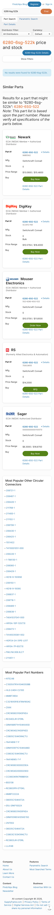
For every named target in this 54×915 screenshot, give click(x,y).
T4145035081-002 (15, 634)
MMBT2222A (12, 794)
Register (34, 4)
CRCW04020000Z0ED (17, 771)
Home (6, 865)
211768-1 (10, 507)
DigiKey (23, 209)
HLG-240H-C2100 (15, 690)
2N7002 (10, 823)
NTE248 (10, 678)
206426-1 (11, 502)
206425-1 (11, 536)
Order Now (35, 325)
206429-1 (11, 571)
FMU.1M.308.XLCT (15, 652)
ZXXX (8, 707)
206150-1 (10, 582)
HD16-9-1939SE (14, 577)
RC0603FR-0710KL (15, 788)
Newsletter (8, 891)
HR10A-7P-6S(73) (14, 646)
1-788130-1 (11, 559)
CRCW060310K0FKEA (17, 713)
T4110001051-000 (15, 548)
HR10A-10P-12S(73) (15, 623)
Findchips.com (4, 4)
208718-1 (10, 600)
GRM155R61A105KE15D (17, 817)
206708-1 (11, 525)
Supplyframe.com (13, 902)
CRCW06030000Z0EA (17, 765)
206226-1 (11, 554)
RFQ (35, 389)
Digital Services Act (24, 905)
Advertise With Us (42, 887)
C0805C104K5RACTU (17, 736)
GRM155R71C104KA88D (18, 748)
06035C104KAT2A (15, 828)
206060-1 (11, 565)
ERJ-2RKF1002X (14, 805)
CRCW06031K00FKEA (17, 811)
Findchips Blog (19, 4)
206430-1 (11, 531)
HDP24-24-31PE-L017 (17, 640)
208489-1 (11, 606)
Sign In (48, 4)
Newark (23, 140)
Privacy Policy (32, 902)
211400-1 (10, 513)
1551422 (10, 542)
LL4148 (9, 846)
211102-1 (10, 519)
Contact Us (8, 877)
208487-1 (11, 496)
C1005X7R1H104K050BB (18, 684)
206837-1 (11, 594)
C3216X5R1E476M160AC (18, 701)
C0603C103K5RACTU (17, 834)
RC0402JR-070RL (15, 719)
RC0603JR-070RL (15, 840)
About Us (7, 869)
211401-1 (10, 658)
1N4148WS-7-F (13, 759)
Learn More (8, 873)
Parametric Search (39, 865)
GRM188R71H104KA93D (18, 724)
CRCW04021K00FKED (17, 730)
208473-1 (11, 629)
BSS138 (10, 782)
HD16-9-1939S (13, 588)
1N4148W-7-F (12, 742)
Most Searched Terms (40, 869)
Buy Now (35, 179)
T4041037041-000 (15, 617)
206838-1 (11, 611)
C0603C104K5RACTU (17, 753)
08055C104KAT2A (15, 799)
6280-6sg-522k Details (36, 52)
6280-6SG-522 (30, 152)
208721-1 (10, 490)
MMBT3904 (12, 696)
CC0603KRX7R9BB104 (17, 776)
